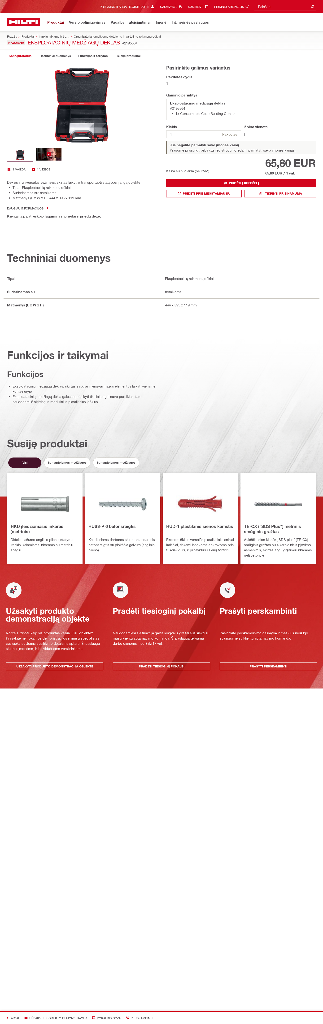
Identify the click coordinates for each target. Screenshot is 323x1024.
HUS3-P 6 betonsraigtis (112, 526)
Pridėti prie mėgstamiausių (207, 193)
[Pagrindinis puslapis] (23, 22)
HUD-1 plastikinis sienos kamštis (199, 526)
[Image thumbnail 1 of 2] (20, 155)
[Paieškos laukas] (312, 6)
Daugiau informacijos (25, 208)
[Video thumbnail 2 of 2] (49, 155)
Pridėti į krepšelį (244, 183)
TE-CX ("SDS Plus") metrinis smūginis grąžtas (272, 529)
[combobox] (285, 6)
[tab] (20, 55)
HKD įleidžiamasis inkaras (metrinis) (37, 529)
